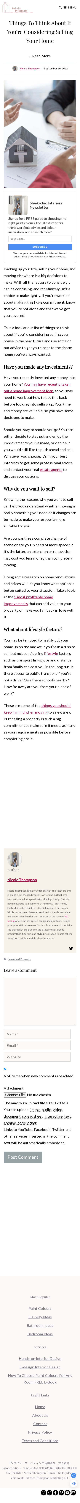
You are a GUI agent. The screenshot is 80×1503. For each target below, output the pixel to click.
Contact (40, 1423)
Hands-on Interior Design (40, 1358)
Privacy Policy (40, 1432)
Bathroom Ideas (40, 1325)
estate (45, 469)
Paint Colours (40, 1308)
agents (56, 469)
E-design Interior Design (40, 1367)
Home (40, 1406)
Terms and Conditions (40, 1440)
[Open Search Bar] (60, 7)
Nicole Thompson (30, 68)
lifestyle (51, 653)
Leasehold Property (19, 959)
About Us (40, 1415)
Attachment (14, 1088)
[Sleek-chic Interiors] (17, 7)
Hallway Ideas (40, 1317)
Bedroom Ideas (40, 1334)
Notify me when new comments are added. (39, 1076)
